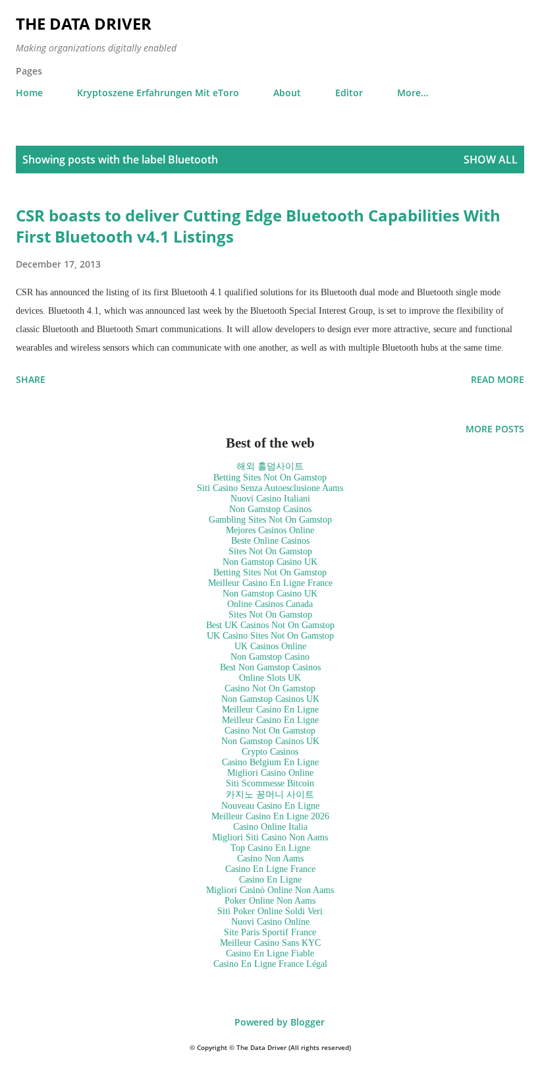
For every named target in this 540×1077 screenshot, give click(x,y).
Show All (491, 159)
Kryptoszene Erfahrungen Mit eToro (158, 92)
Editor (349, 92)
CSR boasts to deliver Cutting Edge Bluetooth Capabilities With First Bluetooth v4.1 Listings (258, 225)
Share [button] (30, 379)
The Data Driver (83, 23)
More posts (495, 428)
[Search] (485, 24)
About (287, 92)
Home (29, 92)
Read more (497, 379)
